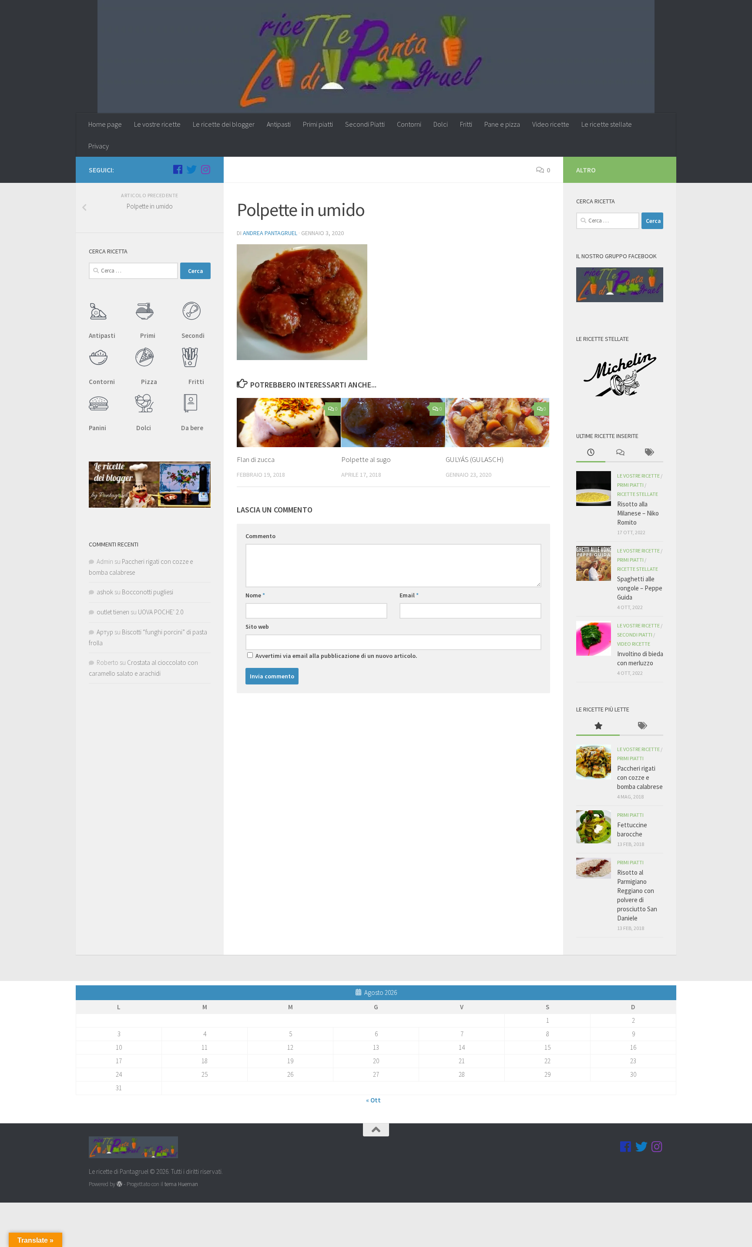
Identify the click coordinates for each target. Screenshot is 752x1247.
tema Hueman (181, 1184)
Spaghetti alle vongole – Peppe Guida (639, 588)
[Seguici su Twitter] (191, 169)
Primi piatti (318, 124)
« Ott (373, 1100)
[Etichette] (648, 453)
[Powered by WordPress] (119, 1184)
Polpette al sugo (366, 459)
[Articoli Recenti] (590, 453)
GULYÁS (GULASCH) (475, 459)
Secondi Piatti (365, 124)
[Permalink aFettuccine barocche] (593, 826)
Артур (105, 632)
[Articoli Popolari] (598, 726)
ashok (105, 592)
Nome (255, 595)
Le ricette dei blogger (224, 124)
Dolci (440, 124)
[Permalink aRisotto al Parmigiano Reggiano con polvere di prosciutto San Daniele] (593, 868)
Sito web (257, 626)
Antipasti (279, 124)
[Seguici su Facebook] (177, 169)
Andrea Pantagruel (270, 233)
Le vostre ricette (157, 124)
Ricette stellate (637, 494)
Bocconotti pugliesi (147, 592)
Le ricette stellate (606, 124)
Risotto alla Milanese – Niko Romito (638, 513)
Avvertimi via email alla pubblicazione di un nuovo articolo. (336, 656)
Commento (260, 536)
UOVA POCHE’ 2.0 (160, 612)
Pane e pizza (502, 124)
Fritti (466, 124)
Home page (105, 124)
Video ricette (550, 124)
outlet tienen (113, 612)
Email (409, 595)
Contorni (409, 124)
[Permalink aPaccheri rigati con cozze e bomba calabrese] (593, 762)
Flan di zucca (256, 459)
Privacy (98, 146)
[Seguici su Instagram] (205, 169)
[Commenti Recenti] (619, 453)
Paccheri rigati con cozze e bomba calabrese (640, 777)
